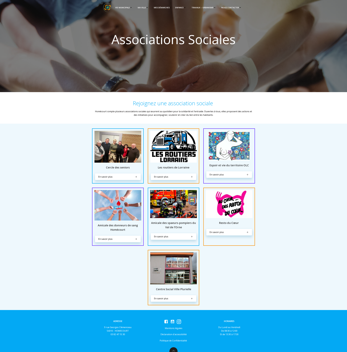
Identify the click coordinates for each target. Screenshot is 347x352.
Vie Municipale (122, 7)
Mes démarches (162, 7)
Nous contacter (230, 7)
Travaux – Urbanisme (202, 7)
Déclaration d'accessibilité (173, 334)
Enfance (179, 7)
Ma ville (142, 7)
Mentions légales (173, 328)
